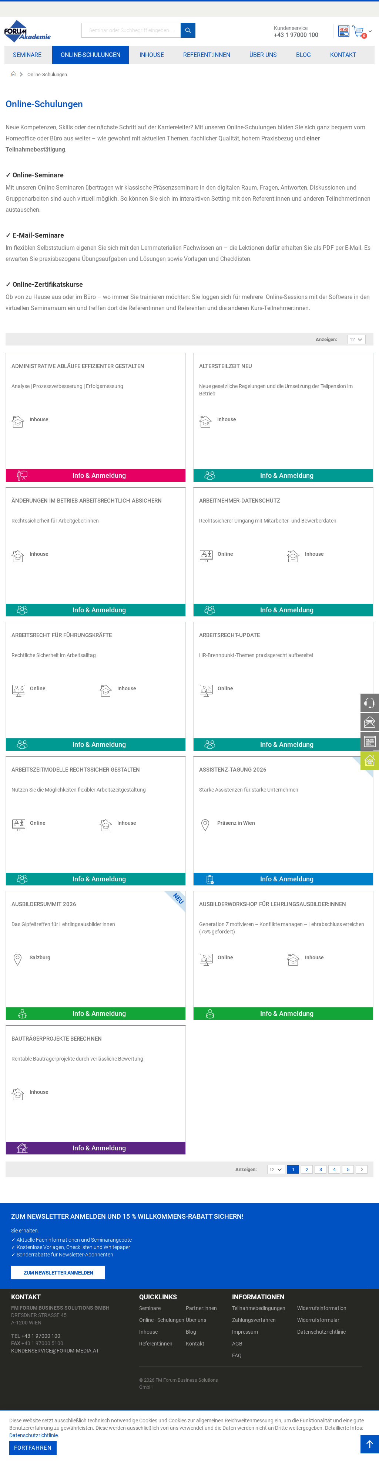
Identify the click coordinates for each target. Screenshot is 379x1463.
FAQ (237, 1355)
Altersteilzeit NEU (225, 366)
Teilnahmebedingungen (258, 1308)
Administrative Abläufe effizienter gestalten (77, 366)
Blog (191, 1332)
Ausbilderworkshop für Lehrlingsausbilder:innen (272, 904)
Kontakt (195, 1344)
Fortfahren (33, 1448)
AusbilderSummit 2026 (43, 904)
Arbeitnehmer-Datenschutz (239, 500)
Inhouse (148, 1332)
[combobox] (138, 30)
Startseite (13, 74)
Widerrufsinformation (321, 1308)
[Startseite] (27, 31)
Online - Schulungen (161, 1320)
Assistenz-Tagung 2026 (232, 769)
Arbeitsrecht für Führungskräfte (61, 635)
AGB (237, 1344)
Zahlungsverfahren (254, 1320)
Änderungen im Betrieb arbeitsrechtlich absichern (86, 500)
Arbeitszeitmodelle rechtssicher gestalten (75, 769)
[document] (190, 1437)
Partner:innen (201, 1308)
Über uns (196, 1320)
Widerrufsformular (318, 1320)
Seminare (150, 1308)
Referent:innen (155, 1344)
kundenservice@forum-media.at (55, 1351)
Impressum (245, 1332)
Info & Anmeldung (99, 475)
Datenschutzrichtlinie (321, 1332)
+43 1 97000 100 (40, 1336)
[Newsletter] (343, 31)
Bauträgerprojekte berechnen (56, 1038)
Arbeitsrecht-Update (229, 635)
